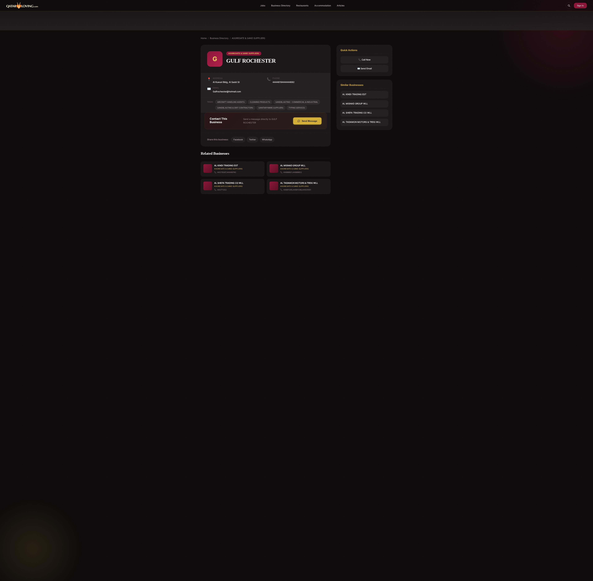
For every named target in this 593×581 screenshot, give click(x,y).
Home (204, 38)
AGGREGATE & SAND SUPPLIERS (248, 38)
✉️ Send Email (364, 68)
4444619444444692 (283, 82)
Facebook (238, 139)
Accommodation (322, 5)
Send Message (309, 121)
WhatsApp (267, 139)
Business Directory (280, 5)
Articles (341, 5)
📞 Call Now (364, 59)
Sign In (580, 5)
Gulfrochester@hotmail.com (227, 91)
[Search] (569, 5)
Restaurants (302, 5)
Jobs (262, 5)
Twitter (252, 139)
